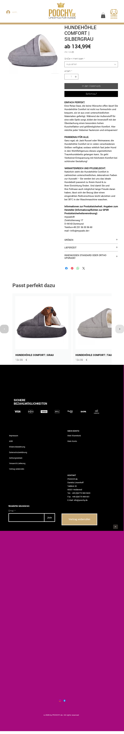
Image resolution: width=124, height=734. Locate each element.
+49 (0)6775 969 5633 (81, 493)
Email (11, 511)
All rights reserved (71, 715)
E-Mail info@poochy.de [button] (77, 500)
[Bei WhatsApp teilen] (78, 268)
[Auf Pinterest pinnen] (72, 268)
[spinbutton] (71, 76)
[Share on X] (83, 268)
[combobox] (91, 64)
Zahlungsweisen (15, 458)
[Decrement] (67, 76)
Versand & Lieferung (17, 463)
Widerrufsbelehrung (17, 446)
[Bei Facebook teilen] (66, 268)
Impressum (13, 435)
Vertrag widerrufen (16, 469)
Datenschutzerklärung (18, 452)
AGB (11, 441)
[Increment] (76, 76)
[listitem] (41, 329)
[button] (103, 15)
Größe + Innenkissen (74, 58)
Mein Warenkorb (74, 435)
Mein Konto (72, 441)
